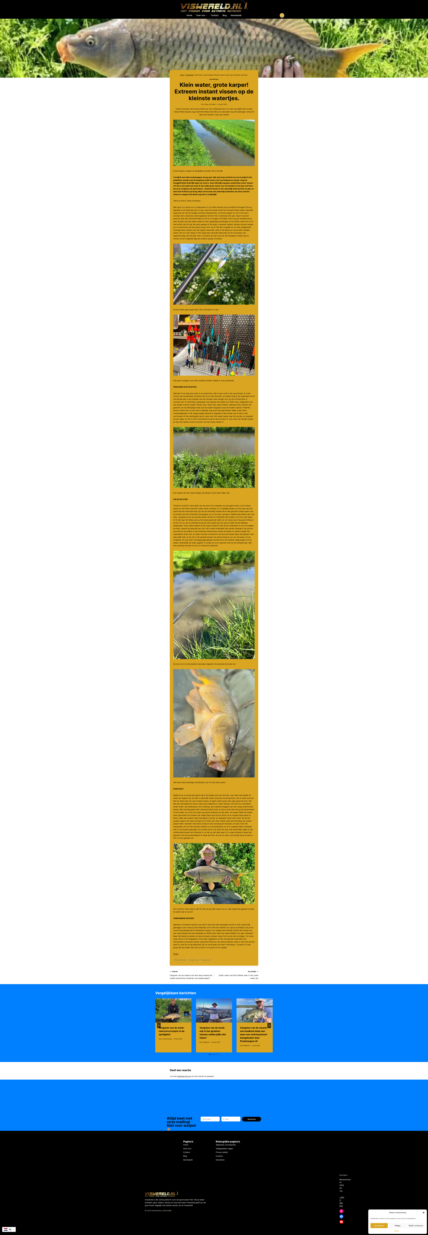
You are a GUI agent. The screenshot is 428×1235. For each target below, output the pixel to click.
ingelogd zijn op (184, 1076)
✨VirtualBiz (167, 1210)
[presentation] (173, 1010)
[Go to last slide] (159, 1025)
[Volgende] (269, 1025)
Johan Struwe (167, 1039)
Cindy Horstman (210, 104)
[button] (423, 1212)
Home (189, 15)
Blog (225, 15)
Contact (215, 15)
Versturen (251, 1119)
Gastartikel (214, 79)
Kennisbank (236, 15)
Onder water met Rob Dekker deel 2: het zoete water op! (238, 975)
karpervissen (206, 960)
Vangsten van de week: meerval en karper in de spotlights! (171, 1031)
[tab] (209, 1054)
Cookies (396, 1231)
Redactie (206, 1042)
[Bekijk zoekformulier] (282, 15)
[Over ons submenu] (191, 1148)
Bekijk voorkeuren (416, 1226)
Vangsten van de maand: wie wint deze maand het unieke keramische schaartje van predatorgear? (191, 975)
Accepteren (379, 1226)
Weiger (397, 1226)
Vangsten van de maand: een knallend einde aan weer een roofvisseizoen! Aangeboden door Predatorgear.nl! (253, 1034)
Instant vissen (194, 960)
